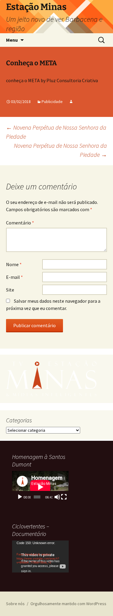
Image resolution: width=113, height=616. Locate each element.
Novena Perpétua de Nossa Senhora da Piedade (60, 150)
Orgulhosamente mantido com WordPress (68, 603)
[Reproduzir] (20, 497)
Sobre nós (15, 603)
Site (10, 290)
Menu (12, 40)
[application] (40, 487)
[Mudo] (57, 497)
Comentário (20, 223)
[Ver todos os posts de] (71, 101)
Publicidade (52, 101)
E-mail (14, 277)
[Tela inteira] (64, 497)
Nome (14, 264)
